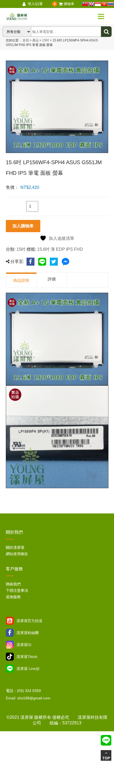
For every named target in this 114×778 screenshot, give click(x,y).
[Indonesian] (98, 4)
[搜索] (106, 31)
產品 (35, 40)
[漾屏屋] (34, 16)
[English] (91, 4)
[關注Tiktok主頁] (10, 657)
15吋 (45, 40)
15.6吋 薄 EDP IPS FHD (60, 249)
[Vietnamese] (104, 4)
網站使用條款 (17, 554)
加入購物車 (23, 226)
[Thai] (110, 4)
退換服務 (13, 597)
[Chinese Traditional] (85, 4)
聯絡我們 (13, 584)
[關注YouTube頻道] (10, 621)
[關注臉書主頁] (10, 633)
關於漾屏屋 (15, 547)
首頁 (26, 40)
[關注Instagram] (10, 645)
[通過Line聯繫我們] (10, 669)
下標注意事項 (17, 590)
